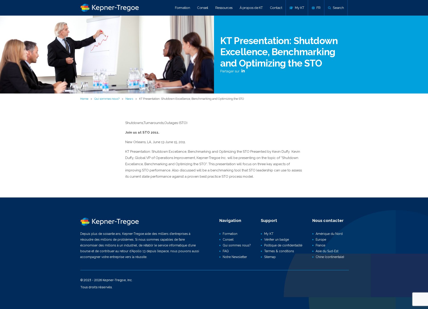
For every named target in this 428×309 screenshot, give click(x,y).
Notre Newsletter (235, 257)
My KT (269, 234)
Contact (276, 8)
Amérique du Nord (329, 234)
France (320, 245)
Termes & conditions (279, 251)
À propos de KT (251, 8)
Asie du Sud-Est (327, 251)
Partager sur (230, 71)
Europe (321, 239)
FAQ (226, 251)
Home (84, 98)
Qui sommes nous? (106, 98)
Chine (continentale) (330, 257)
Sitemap (270, 257)
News (129, 98)
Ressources (224, 8)
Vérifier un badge (276, 239)
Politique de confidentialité (283, 245)
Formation (182, 8)
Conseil (202, 8)
